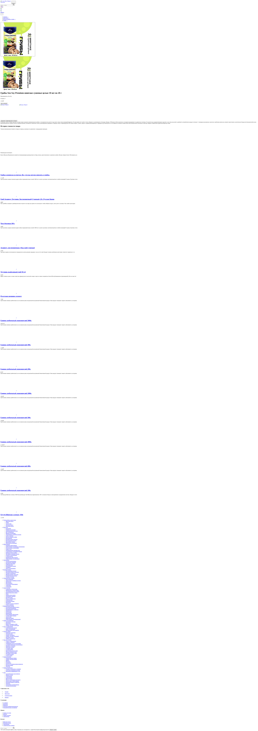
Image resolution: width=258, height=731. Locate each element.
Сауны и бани (9, 655)
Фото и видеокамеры (11, 568)
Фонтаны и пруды (10, 647)
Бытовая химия (9, 665)
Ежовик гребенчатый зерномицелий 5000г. (16, 320)
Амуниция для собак (10, 621)
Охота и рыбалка (10, 604)
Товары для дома (7, 656)
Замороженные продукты (12, 531)
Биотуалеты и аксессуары (12, 650)
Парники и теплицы (10, 646)
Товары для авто (7, 715)
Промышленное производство (13, 550)
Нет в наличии (4, 103)
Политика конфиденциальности (10, 706)
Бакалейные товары (10, 541)
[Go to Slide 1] (18, 39)
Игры (7, 593)
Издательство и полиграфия (12, 547)
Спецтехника (9, 677)
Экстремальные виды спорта (12, 591)
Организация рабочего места (12, 607)
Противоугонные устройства (12, 682)
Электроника (6, 560)
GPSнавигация (9, 564)
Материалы (8, 581)
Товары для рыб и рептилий (12, 625)
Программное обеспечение (12, 614)
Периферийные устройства (12, 609)
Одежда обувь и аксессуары (9, 520)
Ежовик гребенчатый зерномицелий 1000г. (16, 393)
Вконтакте (7, 693)
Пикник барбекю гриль (11, 652)
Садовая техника (10, 654)
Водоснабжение (9, 579)
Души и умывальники (11, 641)
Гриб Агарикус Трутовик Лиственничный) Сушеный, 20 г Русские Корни (27, 199)
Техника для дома (10, 577)
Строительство (9, 556)
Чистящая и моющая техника (12, 554)
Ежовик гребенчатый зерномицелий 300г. (16, 345)
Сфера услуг (9, 549)
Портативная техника (11, 566)
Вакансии (5, 705)
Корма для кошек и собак (11, 624)
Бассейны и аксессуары (11, 653)
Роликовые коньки (10, 601)
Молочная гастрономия (11, 543)
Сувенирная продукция (11, 627)
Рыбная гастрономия (10, 529)
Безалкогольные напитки (11, 539)
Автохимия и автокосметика (12, 684)
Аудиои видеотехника (11, 561)
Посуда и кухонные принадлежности (14, 664)
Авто (4, 672)
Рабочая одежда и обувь (11, 552)
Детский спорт (9, 633)
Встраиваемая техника (11, 570)
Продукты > (6, 18)
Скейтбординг (9, 600)
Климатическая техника (11, 575)
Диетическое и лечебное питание (13, 534)
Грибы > (5, 20)
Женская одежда (9, 521)
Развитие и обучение (10, 632)
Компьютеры (9, 613)
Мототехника (9, 678)
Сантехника (8, 586)
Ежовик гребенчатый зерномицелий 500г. (16, 417)
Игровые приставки (10, 563)
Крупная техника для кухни (12, 572)
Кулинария (8, 528)
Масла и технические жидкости (13, 679)
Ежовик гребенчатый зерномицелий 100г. (16, 490)
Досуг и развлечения (8, 626)
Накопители (8, 610)
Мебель (7, 660)
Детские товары (7, 631)
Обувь (7, 522)
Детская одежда (9, 524)
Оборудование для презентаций (13, 619)
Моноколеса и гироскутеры (12, 590)
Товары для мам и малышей (12, 636)
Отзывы (15, 120)
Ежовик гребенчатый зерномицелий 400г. (16, 466)
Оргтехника (8, 612)
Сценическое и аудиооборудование (14, 551)
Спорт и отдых (6, 587)
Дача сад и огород (7, 639)
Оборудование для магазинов (12, 558)
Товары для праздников (11, 659)
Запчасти (8, 683)
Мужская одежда (10, 526)
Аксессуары (8, 523)
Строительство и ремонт (9, 578)
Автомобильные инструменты (13, 673)
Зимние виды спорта (10, 595)
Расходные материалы (11, 608)
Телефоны (8, 567)
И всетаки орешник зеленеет (11, 296)
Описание (3, 120)
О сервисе (5, 702)
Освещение (8, 662)
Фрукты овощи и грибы (11, 537)
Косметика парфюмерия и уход (13, 671)
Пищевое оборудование (11, 545)
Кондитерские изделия (11, 540)
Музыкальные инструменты (12, 630)
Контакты (5, 704)
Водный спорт (9, 597)
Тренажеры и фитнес (11, 596)
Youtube (6, 691)
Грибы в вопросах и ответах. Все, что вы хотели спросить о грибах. (25, 175)
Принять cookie (53, 729)
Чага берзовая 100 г (8, 223)
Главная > (6, 16)
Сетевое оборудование (11, 615)
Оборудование (6, 544)
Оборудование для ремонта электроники (15, 546)
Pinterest (6, 697)
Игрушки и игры (10, 637)
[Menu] (2, 14)
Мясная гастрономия (10, 533)
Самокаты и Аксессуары (11, 589)
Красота (5, 714)
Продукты (5, 527)
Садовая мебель (9, 649)
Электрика (8, 585)
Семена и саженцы (10, 642)
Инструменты (9, 583)
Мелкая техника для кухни (12, 574)
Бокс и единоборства (11, 598)
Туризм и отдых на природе (12, 603)
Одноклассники (8, 695)
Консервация (9, 538)
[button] (129, 73)
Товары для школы (10, 635)
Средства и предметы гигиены (13, 670)
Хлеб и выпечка (9, 535)
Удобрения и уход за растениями (13, 643)
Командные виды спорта (11, 592)
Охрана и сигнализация (11, 555)
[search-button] (2, 7)
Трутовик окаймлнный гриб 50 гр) (13, 272)
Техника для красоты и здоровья (13, 669)
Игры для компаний (10, 629)
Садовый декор (9, 648)
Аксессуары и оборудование (12, 681)
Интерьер (8, 661)
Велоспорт (8, 602)
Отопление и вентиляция (12, 584)
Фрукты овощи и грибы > (9, 19)
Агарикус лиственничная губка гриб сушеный (18, 248)
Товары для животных (8, 620)
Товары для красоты (7, 667)
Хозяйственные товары (11, 658)
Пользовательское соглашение (10, 707)
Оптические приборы (11, 562)
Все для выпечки (10, 532)
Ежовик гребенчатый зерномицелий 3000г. (16, 442)
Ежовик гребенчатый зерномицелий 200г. (16, 369)
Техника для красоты (11, 573)
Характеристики (9, 120)
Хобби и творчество (10, 638)
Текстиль (8, 666)
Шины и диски (9, 675)
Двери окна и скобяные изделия (13, 580)
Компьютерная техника (8, 606)
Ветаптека (8, 623)
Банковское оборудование (12, 557)
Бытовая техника (7, 569)
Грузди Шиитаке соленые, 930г (12, 515)
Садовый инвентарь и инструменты (14, 644)
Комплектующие (10, 618)
